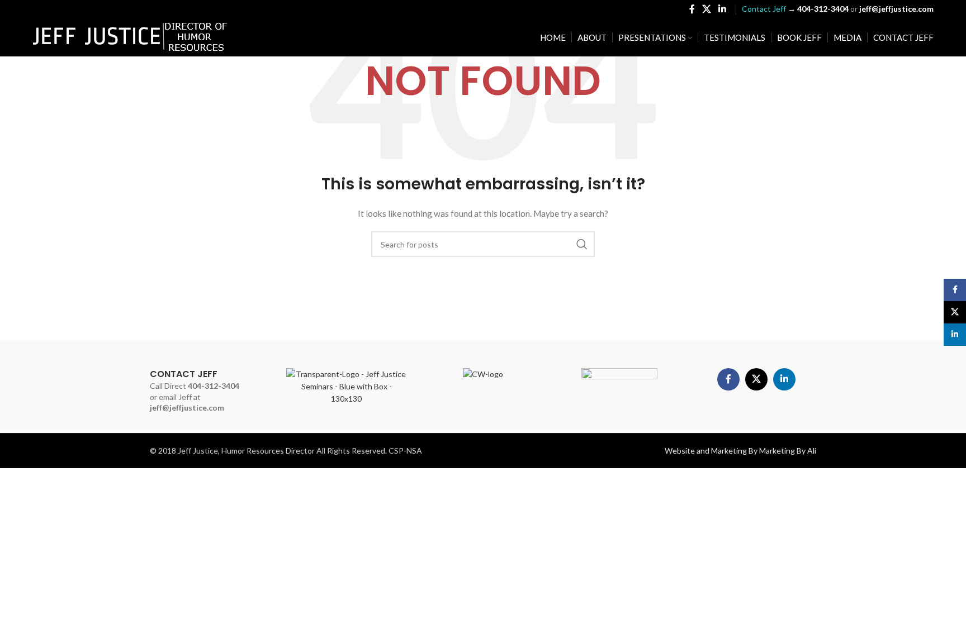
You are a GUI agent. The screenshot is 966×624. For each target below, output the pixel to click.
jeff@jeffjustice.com (187, 407)
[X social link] (706, 9)
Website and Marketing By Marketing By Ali (740, 450)
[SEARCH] (582, 244)
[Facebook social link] (691, 9)
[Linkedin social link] (722, 9)
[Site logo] (130, 36)
